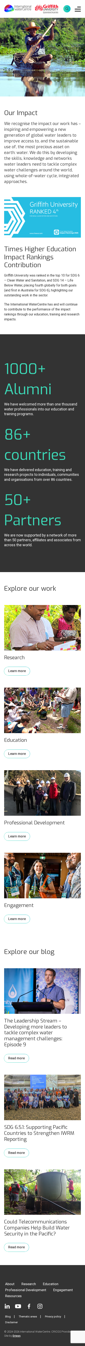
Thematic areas (28, 1316)
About (9, 1284)
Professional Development (25, 1290)
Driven (16, 1335)
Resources (13, 1296)
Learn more (17, 671)
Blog (8, 1316)
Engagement (63, 1290)
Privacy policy (53, 1316)
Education (50, 1284)
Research (28, 1284)
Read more (16, 1058)
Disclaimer (11, 1322)
